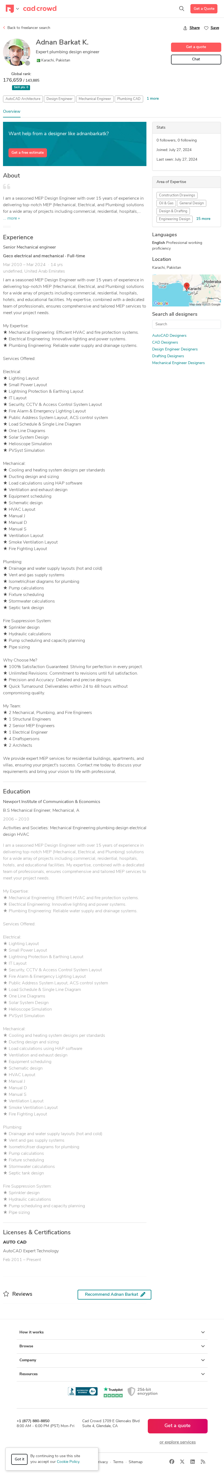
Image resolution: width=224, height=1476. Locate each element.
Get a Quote (204, 9)
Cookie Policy (68, 1462)
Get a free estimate (27, 153)
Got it (19, 1459)
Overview (11, 112)
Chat (196, 59)
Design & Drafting (173, 211)
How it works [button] (31, 1332)
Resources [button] (28, 1374)
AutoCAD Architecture (22, 99)
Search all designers (175, 314)
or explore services (178, 1442)
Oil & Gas (166, 203)
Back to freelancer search (28, 28)
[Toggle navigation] (12, 9)
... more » (11, 218)
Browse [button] (26, 1346)
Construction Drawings (177, 195)
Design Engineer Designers (175, 349)
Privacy (102, 1462)
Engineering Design (174, 219)
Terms (118, 1462)
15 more (203, 219)
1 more (153, 99)
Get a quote (196, 47)
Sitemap (136, 1462)
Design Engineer (59, 99)
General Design (191, 203)
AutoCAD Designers (169, 336)
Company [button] (27, 1360)
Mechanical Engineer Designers (178, 363)
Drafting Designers (168, 356)
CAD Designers (165, 343)
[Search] (181, 8)
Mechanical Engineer (95, 99)
